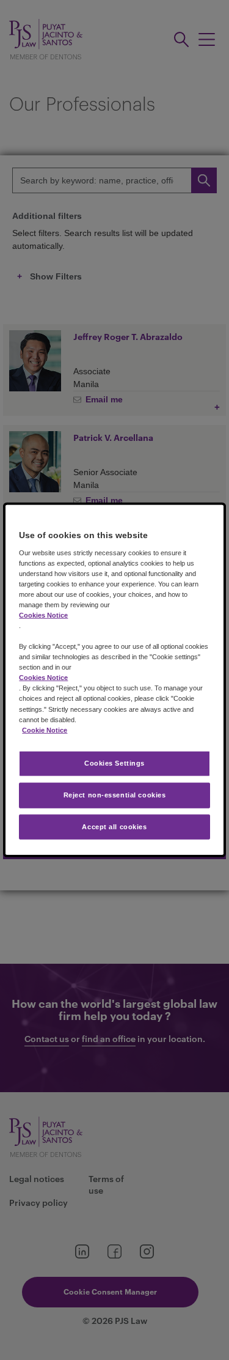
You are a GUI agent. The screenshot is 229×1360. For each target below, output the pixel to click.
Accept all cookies (114, 826)
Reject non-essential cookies (115, 794)
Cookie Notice (44, 729)
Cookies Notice (43, 615)
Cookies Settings (114, 762)
